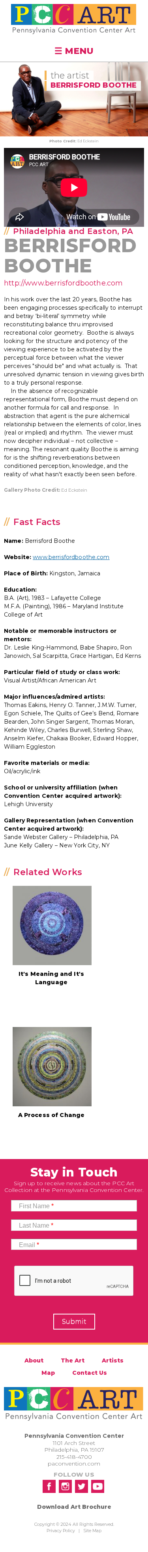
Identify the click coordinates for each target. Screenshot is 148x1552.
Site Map (92, 1530)
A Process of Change (51, 1115)
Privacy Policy (61, 1530)
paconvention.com (74, 1463)
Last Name (36, 1225)
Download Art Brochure (74, 1506)
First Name (36, 1206)
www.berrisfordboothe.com (71, 557)
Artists (113, 1360)
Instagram (65, 1486)
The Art (72, 1360)
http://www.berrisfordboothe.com (63, 283)
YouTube (97, 1486)
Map (48, 1372)
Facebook (49, 1486)
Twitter (81, 1486)
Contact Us (89, 1372)
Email (29, 1245)
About (33, 1360)
